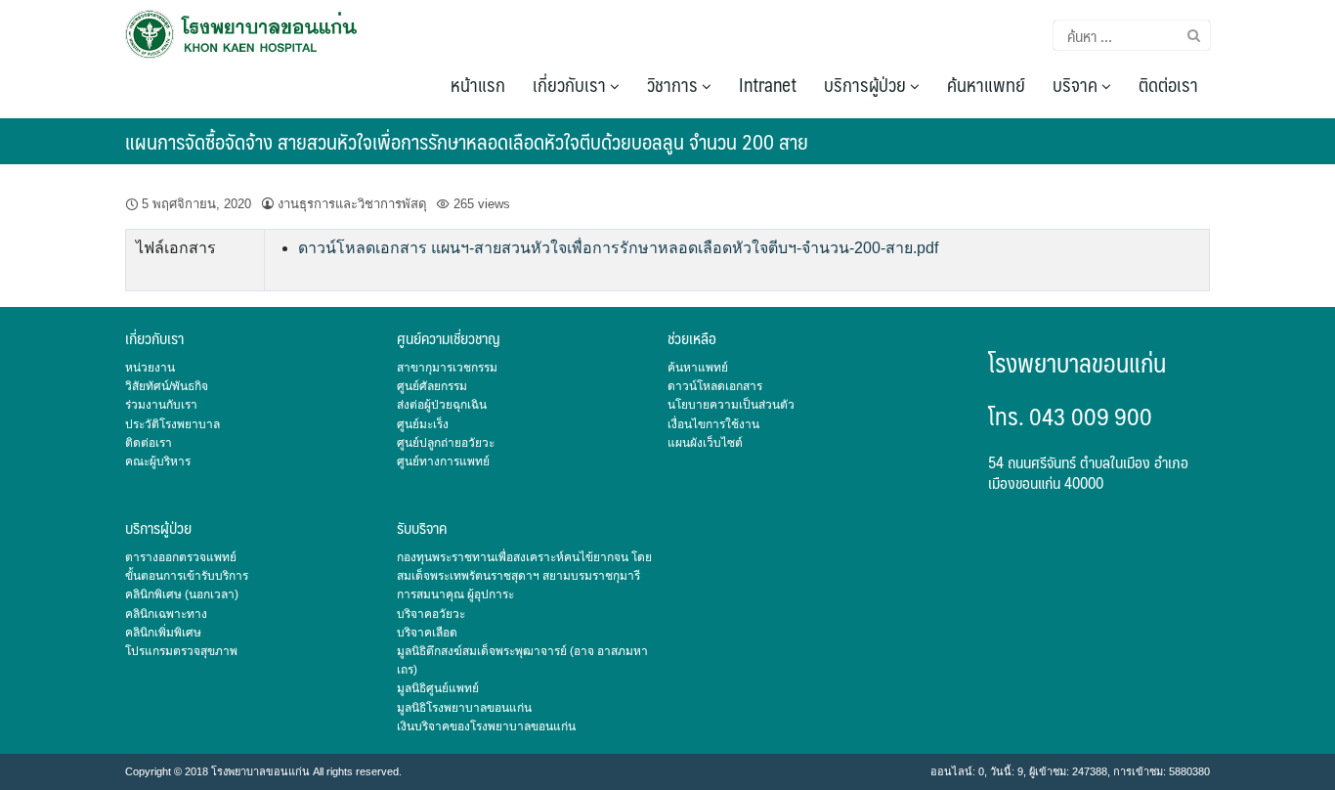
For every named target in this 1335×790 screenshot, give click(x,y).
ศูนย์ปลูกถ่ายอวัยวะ (446, 443)
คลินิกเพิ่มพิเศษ (163, 632)
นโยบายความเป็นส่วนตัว (731, 405)
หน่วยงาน (150, 367)
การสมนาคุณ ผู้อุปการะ (455, 594)
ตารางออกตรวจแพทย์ (181, 557)
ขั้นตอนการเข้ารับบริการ (186, 576)
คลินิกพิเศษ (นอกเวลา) (181, 594)
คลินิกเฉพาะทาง (166, 614)
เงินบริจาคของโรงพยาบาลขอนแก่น (486, 726)
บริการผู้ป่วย (867, 84)
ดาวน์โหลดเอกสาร (715, 386)
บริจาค (1077, 84)
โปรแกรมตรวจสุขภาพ (181, 651)
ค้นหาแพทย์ (986, 84)
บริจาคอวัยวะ (431, 614)
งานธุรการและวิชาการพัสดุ (352, 204)
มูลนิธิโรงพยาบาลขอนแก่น (464, 708)
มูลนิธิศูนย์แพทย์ (438, 688)
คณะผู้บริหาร (158, 461)
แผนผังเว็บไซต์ (705, 443)
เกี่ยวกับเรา (571, 84)
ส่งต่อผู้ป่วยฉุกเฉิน (442, 405)
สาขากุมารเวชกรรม (447, 367)
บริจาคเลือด (427, 632)
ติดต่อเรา (1168, 84)
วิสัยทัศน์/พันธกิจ (166, 386)
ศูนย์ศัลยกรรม (432, 386)
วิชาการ (674, 84)
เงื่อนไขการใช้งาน (713, 424)
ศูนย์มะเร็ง (423, 424)
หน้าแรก (478, 84)
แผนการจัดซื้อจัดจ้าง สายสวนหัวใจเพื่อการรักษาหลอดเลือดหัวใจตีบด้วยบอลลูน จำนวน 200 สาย (466, 141)
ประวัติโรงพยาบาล (172, 424)
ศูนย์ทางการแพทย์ (443, 461)
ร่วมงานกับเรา (161, 405)
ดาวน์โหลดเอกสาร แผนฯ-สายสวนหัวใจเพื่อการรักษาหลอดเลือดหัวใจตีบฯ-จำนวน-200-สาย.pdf (618, 248)
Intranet (768, 84)
